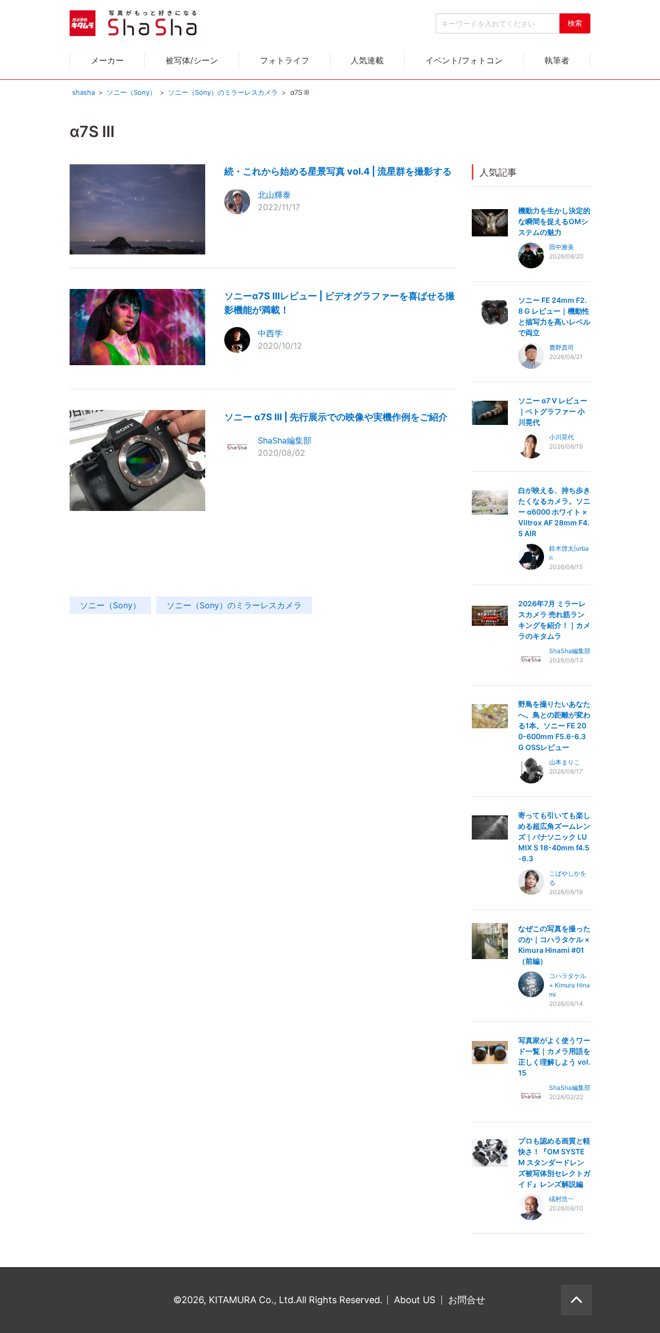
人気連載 (367, 60)
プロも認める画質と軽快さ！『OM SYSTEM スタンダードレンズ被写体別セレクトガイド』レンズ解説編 (554, 1162)
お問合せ (466, 1299)
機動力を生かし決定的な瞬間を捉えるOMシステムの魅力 (554, 221)
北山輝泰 (274, 195)
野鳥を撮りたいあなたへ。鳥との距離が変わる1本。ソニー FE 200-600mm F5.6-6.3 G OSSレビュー (554, 725)
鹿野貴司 (561, 347)
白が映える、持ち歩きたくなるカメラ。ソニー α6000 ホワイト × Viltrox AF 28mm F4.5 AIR (554, 512)
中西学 (270, 333)
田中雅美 (561, 247)
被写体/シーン (192, 60)
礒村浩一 (561, 1199)
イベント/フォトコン (464, 60)
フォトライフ (284, 60)
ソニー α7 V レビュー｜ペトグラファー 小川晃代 (552, 411)
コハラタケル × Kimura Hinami (569, 985)
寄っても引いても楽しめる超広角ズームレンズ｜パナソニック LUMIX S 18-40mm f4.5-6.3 (554, 837)
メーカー (107, 60)
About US (414, 1299)
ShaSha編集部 (284, 440)
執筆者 (556, 60)
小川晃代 (561, 437)
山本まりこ (564, 762)
